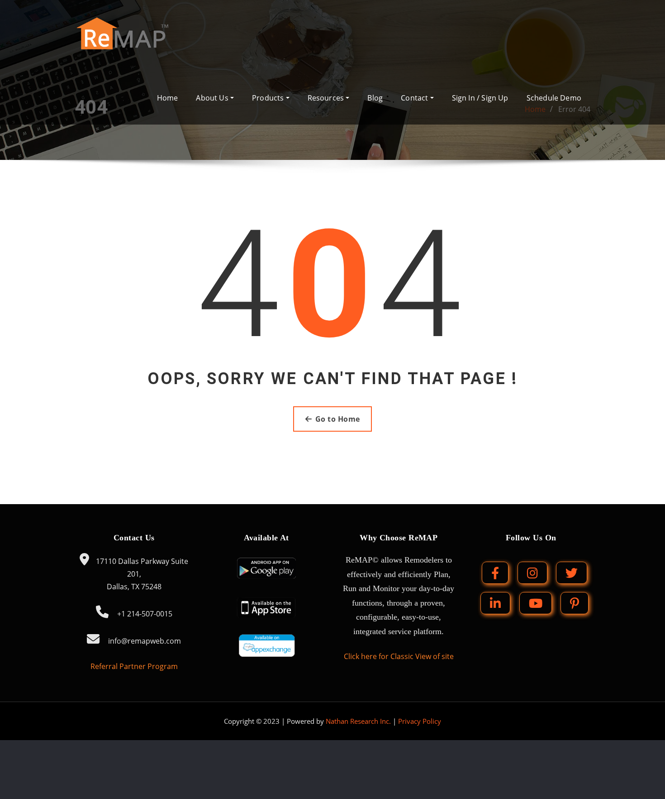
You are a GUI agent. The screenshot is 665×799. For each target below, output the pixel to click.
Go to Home (337, 419)
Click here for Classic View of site (399, 656)
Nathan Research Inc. (358, 721)
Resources (327, 98)
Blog (375, 98)
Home (167, 98)
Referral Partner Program (134, 666)
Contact (415, 98)
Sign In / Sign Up (480, 98)
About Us (213, 98)
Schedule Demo (554, 98)
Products (269, 98)
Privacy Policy (419, 721)
